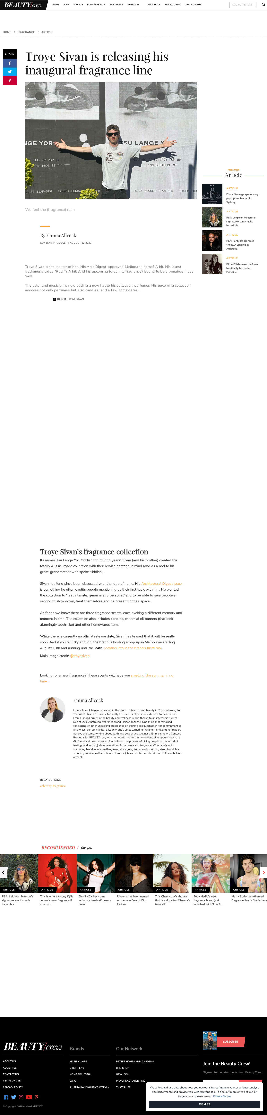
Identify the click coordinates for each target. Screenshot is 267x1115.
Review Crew (173, 4)
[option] (19, 880)
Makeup (78, 4)
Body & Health (96, 4)
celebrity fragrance (53, 786)
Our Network (129, 1049)
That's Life (123, 1087)
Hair (66, 4)
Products (154, 4)
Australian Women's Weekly (89, 1087)
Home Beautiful (80, 1074)
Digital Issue (193, 4)
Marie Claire (78, 1061)
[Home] (22, 5)
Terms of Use (12, 1080)
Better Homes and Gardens (135, 1061)
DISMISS (204, 1104)
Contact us (11, 1074)
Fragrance (116, 4)
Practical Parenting (130, 1080)
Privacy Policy (13, 1087)
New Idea (122, 1074)
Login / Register (243, 5)
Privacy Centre (222, 1096)
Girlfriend (77, 1068)
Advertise (10, 1067)
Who (73, 1080)
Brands (77, 1049)
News (56, 4)
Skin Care (133, 4)
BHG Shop (122, 1068)
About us (9, 1061)
